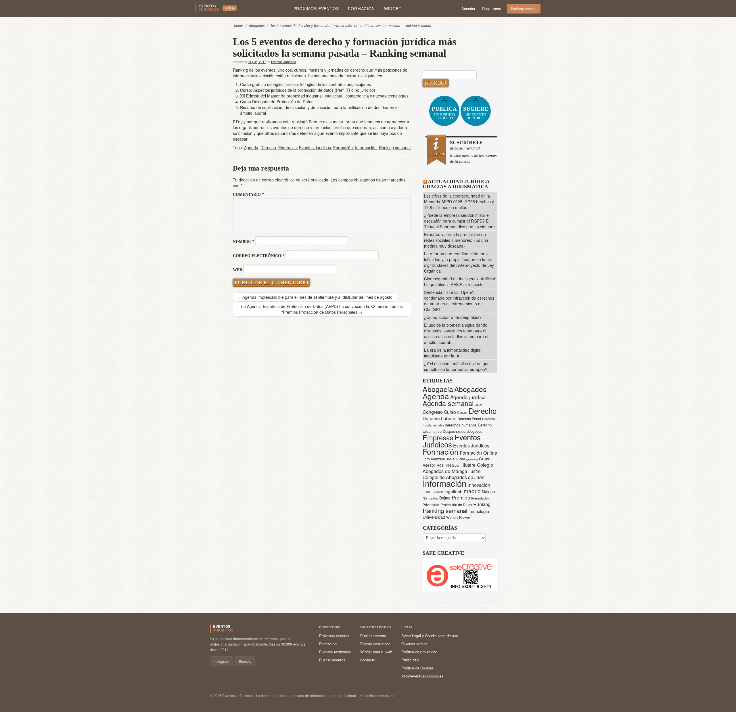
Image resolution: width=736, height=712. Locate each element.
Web (237, 270)
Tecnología (479, 511)
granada (472, 459)
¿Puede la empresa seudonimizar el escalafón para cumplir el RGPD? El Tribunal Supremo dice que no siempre (459, 220)
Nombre (243, 242)
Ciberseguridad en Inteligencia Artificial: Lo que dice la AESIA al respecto (460, 281)
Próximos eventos (316, 8)
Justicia (438, 491)
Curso (450, 412)
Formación (361, 8)
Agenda (251, 147)
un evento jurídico (444, 113)
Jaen (427, 491)
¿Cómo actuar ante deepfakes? (453, 317)
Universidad (434, 517)
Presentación (480, 498)
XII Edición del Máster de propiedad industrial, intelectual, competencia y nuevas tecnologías (324, 96)
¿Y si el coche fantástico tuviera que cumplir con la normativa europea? (457, 366)
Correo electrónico (258, 256)
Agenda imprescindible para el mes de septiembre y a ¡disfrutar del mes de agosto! (315, 297)
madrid (472, 491)
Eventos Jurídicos (471, 445)
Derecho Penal (469, 418)
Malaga (488, 491)
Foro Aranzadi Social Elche (444, 458)
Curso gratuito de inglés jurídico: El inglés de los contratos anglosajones (305, 84)
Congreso (433, 412)
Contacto (367, 660)
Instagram (221, 661)
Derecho (268, 147)
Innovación (478, 484)
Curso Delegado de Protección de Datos (276, 101)
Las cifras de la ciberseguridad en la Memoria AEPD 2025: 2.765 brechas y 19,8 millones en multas (459, 201)
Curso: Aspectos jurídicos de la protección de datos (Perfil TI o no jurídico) (307, 90)
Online (445, 498)
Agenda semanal (448, 403)
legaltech (453, 491)
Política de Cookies (417, 668)
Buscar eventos (332, 660)
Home (238, 26)
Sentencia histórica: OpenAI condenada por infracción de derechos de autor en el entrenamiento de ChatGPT (459, 300)
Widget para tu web (376, 651)
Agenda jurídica (468, 397)
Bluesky (245, 661)
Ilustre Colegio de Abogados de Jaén (453, 474)
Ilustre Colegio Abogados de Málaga (458, 467)
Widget (393, 8)
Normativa (430, 498)
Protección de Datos (456, 504)
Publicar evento (524, 8)
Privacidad (431, 504)
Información (366, 147)
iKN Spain (453, 465)
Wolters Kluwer (458, 517)
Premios (461, 497)
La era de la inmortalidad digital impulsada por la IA (452, 353)
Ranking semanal (395, 147)
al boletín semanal (473, 152)
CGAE (479, 405)
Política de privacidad (419, 651)
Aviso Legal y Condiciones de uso (429, 635)
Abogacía (438, 389)
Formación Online (478, 452)
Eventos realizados (335, 651)
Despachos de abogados (462, 431)
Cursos (462, 412)
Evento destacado (375, 643)
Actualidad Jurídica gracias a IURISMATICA (456, 184)
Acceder (468, 8)
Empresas (287, 147)
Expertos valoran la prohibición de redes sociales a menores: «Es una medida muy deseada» (456, 240)
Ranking (481, 504)
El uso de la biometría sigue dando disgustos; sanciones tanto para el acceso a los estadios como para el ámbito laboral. (456, 333)
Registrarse (491, 8)
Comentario (248, 194)
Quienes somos (414, 643)
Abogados (256, 26)
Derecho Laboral (439, 418)
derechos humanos (461, 425)
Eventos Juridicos (283, 61)
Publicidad (410, 660)
